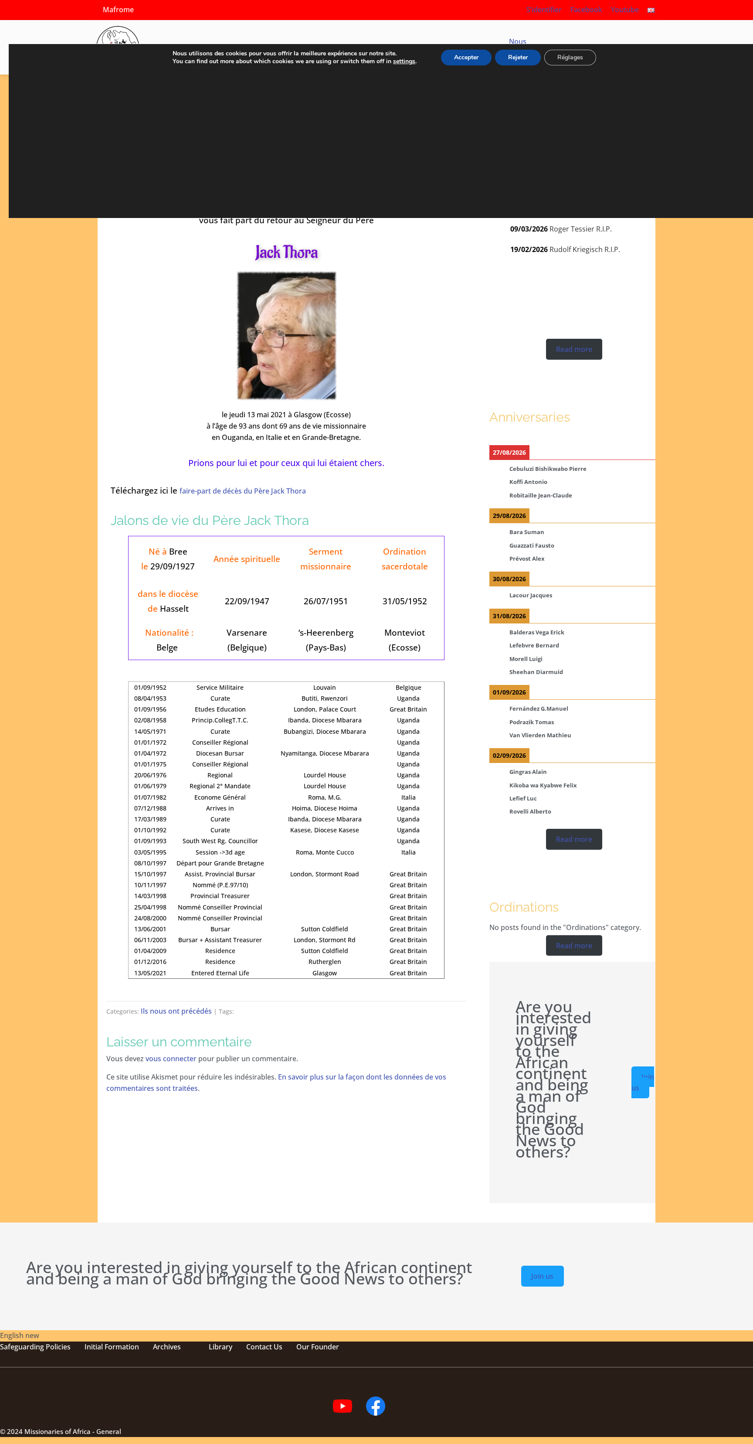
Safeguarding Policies (35, 1347)
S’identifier (544, 9)
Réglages (570, 57)
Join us (642, 1082)
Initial (94, 1347)
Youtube (625, 9)
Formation (121, 1347)
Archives (167, 1347)
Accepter (466, 57)
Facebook (586, 9)
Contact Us (264, 1347)
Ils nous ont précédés (176, 1011)
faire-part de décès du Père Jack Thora (243, 491)
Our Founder (317, 1347)
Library (220, 1347)
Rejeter (518, 57)
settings (404, 61)
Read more (574, 349)
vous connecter (171, 1058)
